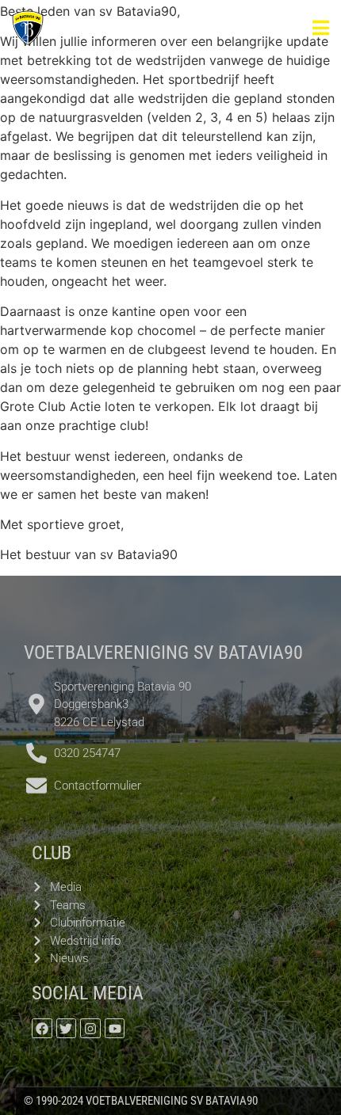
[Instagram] (90, 1028)
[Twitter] (66, 1028)
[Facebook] (42, 1028)
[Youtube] (115, 1028)
